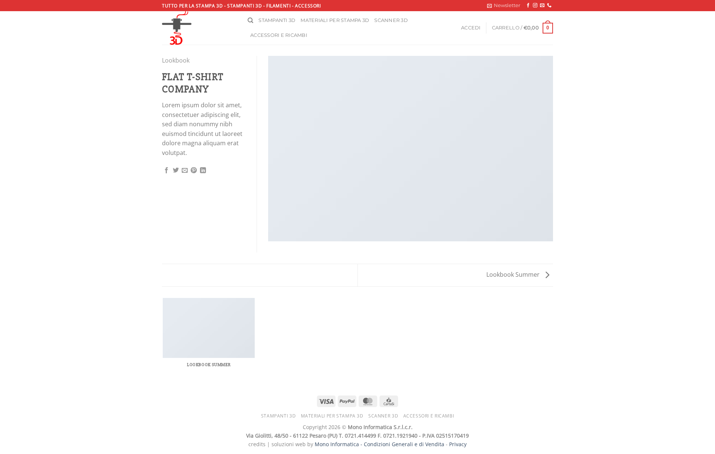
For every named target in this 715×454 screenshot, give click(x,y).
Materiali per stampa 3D (335, 20)
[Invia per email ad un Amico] (185, 170)
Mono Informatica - (339, 444)
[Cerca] (250, 20)
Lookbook (176, 60)
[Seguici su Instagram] (535, 5)
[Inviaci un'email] (542, 5)
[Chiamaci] (549, 5)
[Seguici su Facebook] (528, 5)
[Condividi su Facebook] (166, 170)
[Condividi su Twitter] (176, 170)
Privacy (458, 444)
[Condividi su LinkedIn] (203, 170)
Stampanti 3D (276, 20)
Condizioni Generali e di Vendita (404, 444)
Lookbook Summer (513, 274)
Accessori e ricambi (278, 35)
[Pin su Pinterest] (194, 170)
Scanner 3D (391, 20)
